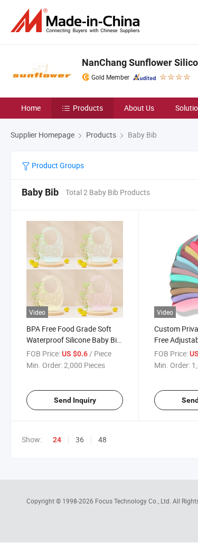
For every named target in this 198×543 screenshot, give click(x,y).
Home (31, 108)
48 (102, 439)
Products (88, 108)
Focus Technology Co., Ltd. (134, 501)
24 (57, 439)
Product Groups (57, 165)
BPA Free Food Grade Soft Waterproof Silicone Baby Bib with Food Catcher (73, 340)
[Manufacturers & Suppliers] (77, 20)
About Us (139, 108)
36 (80, 439)
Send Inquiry (75, 400)
